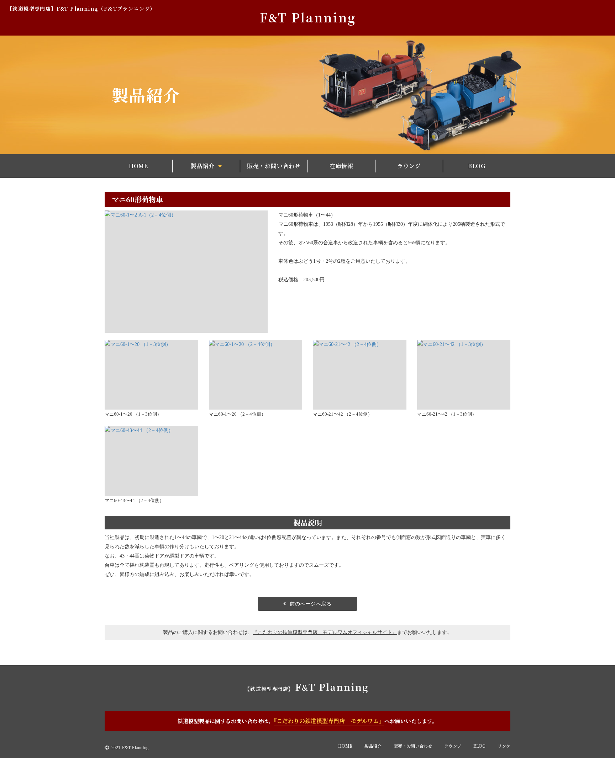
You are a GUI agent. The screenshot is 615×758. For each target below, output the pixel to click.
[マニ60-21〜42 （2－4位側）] (359, 375)
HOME (138, 166)
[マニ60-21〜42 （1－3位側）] (464, 375)
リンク (504, 746)
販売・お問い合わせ (274, 166)
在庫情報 (341, 166)
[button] (206, 166)
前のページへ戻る (311, 604)
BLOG (476, 166)
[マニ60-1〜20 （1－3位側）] (151, 375)
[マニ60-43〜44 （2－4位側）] (151, 461)
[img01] (186, 271)
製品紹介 (373, 746)
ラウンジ (409, 166)
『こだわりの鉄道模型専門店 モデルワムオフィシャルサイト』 (325, 632)
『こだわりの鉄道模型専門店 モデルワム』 (329, 721)
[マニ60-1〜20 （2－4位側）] (256, 375)
